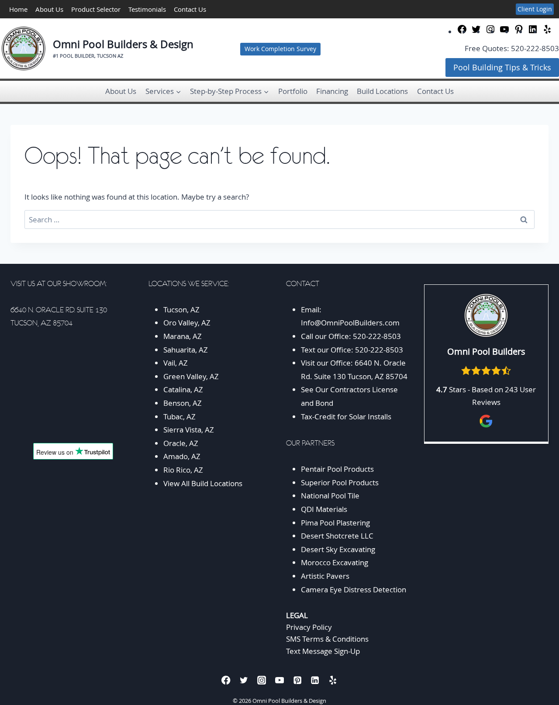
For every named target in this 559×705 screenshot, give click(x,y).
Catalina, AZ (183, 389)
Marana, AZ (182, 336)
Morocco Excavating (334, 562)
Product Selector (96, 9)
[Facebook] (226, 680)
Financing (332, 91)
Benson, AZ (182, 403)
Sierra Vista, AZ (188, 430)
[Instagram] (262, 680)
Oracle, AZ (180, 443)
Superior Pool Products (340, 482)
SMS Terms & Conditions (327, 639)
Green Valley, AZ (191, 376)
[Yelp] (333, 680)
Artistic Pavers (325, 576)
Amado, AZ (181, 456)
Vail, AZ (175, 363)
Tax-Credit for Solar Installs (346, 416)
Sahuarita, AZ (185, 350)
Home (18, 9)
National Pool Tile (330, 496)
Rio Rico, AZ (183, 470)
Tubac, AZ (179, 416)
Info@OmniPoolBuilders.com (350, 323)
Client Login (535, 9)
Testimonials (147, 9)
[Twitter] (244, 680)
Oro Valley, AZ (186, 323)
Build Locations (382, 91)
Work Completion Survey (280, 49)
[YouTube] (280, 680)
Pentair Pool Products (337, 469)
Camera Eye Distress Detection (353, 589)
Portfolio (292, 91)
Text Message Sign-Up (323, 651)
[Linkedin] (315, 680)
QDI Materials (324, 509)
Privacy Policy (309, 627)
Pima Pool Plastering (335, 523)
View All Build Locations (202, 483)
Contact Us (190, 9)
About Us (49, 9)
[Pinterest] (297, 680)
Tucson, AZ (181, 309)
